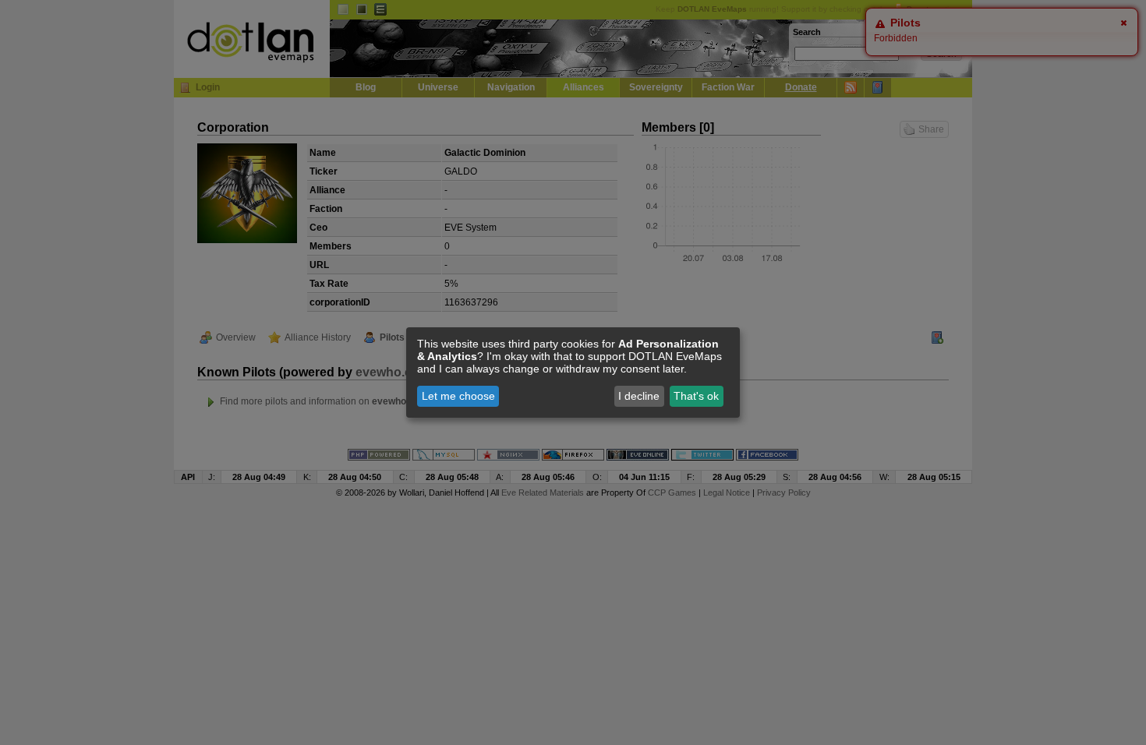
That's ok (696, 396)
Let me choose (458, 396)
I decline (639, 396)
